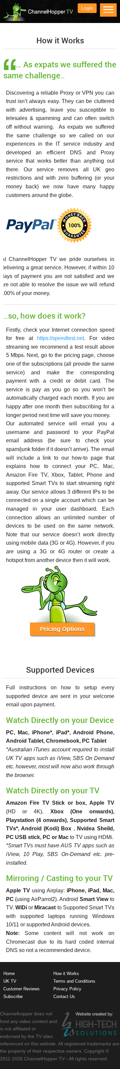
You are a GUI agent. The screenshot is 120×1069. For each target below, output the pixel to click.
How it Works (66, 973)
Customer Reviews (21, 988)
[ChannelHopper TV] (38, 19)
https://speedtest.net (60, 338)
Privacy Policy (67, 988)
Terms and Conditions (74, 981)
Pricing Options (62, 629)
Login (87, 8)
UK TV (9, 981)
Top (112, 1060)
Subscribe (13, 996)
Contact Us (64, 996)
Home (9, 973)
